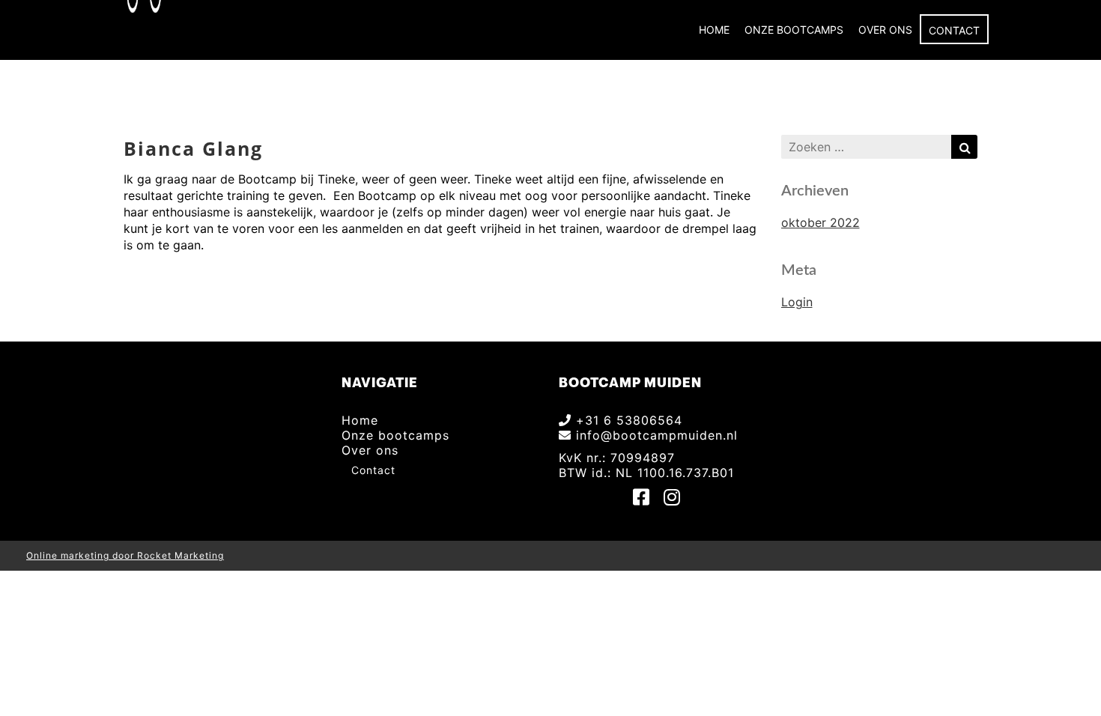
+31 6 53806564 (626, 420)
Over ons (885, 29)
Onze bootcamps (793, 29)
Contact (954, 30)
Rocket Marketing (180, 555)
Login (797, 301)
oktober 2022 (820, 222)
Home (714, 29)
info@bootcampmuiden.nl (654, 435)
